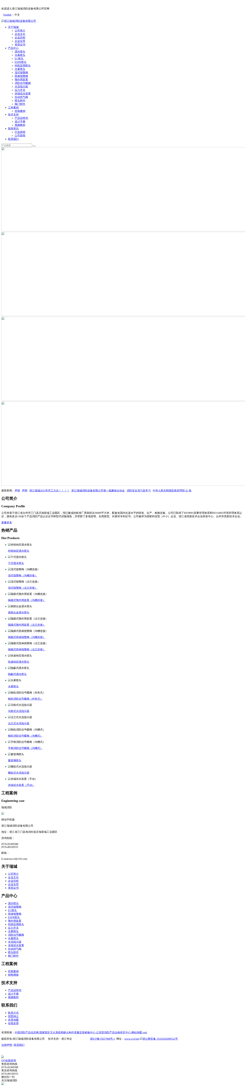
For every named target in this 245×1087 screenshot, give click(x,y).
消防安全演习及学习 (139, 490)
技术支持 (13, 114)
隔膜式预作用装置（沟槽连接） (26, 600)
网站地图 (136, 1032)
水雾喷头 (20, 69)
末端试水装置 (23, 93)
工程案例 (13, 107)
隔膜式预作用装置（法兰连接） (26, 624)
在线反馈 (13, 1023)
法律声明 (6, 1045)
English (7, 14)
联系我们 (13, 139)
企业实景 (20, 41)
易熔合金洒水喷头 (18, 612)
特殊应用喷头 (23, 65)
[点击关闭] (1, 1054)
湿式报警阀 (21, 72)
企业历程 (20, 37)
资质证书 (20, 44)
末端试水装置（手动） (21, 785)
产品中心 (13, 48)
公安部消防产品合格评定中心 (113, 1032)
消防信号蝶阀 (23, 83)
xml (145, 1032)
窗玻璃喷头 (14, 760)
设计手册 (20, 121)
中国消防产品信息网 (27, 1032)
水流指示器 (21, 86)
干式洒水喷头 (16, 563)
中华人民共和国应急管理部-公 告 (172, 490)
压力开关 (20, 90)
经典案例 (20, 111)
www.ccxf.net (131, 1038)
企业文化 (20, 34)
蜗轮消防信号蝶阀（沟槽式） (25, 735)
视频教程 (20, 125)
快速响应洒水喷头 (18, 661)
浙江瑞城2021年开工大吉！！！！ (49, 490)
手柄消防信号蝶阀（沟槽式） (25, 748)
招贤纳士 (13, 1016)
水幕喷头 (20, 55)
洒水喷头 (20, 51)
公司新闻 (20, 135)
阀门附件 (20, 104)
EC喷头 (19, 58)
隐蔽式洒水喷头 (17, 674)
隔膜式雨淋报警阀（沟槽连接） (26, 637)
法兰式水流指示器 (18, 723)
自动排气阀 (21, 97)
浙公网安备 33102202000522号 (160, 1038)
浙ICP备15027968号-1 (102, 1038)
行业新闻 (20, 132)
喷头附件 (20, 100)
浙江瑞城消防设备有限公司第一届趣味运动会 (98, 490)
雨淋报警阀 (21, 76)
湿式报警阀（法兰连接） (22, 587)
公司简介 (20, 30)
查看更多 (6, 522)
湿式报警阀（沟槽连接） (22, 575)
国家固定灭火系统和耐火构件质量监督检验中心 (67, 1032)
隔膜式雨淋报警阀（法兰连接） (26, 649)
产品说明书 (21, 118)
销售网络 (13, 974)
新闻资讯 (13, 128)
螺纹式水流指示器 (18, 772)
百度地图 (13, 1019)
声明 (17, 490)
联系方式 (13, 1012)
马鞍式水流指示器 (18, 711)
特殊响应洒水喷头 (18, 550)
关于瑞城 (13, 27)
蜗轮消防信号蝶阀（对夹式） (25, 698)
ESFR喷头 (20, 62)
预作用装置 (21, 79)
